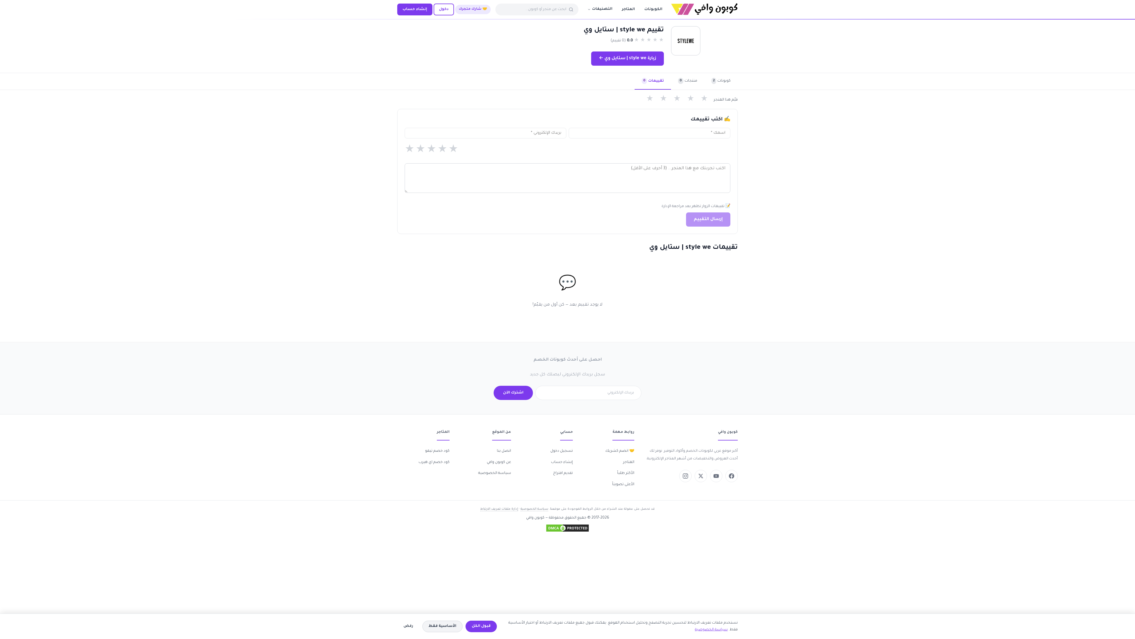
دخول (444, 9)
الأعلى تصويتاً (623, 485)
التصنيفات (602, 9)
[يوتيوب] (716, 476)
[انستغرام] (685, 476)
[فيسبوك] (731, 476)
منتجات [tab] (688, 81)
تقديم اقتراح (563, 473)
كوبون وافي (535, 518)
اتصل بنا (504, 451)
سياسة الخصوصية (494, 473)
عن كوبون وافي (499, 462)
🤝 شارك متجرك (473, 9)
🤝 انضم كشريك (619, 451)
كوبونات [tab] (722, 81)
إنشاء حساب (415, 9)
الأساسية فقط (442, 626)
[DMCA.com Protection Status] (567, 528)
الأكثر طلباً (625, 473)
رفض (408, 626)
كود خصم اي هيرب (434, 462)
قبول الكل (481, 626)
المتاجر (628, 9)
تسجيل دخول (561, 451)
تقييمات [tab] (653, 81)
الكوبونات (653, 9)
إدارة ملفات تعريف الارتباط (499, 509)
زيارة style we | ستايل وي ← (627, 58)
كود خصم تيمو (437, 451)
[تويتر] (701, 476)
